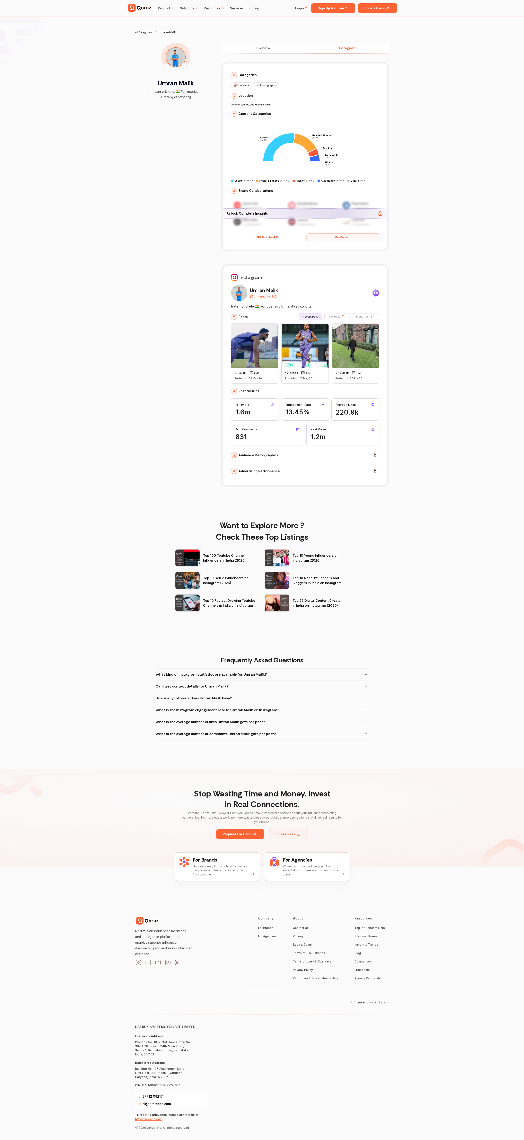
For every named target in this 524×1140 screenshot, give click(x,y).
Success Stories (366, 936)
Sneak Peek (285, 834)
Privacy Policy (303, 969)
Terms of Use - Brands (309, 953)
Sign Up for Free (331, 8)
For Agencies (267, 936)
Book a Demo (375, 8)
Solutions (187, 8)
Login (299, 8)
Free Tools (362, 969)
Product (164, 8)
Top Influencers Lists (370, 928)
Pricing (253, 8)
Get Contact (342, 237)
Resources (212, 8)
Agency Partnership (369, 978)
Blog (358, 953)
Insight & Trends (366, 944)
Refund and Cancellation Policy (315, 978)
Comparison (363, 961)
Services (237, 8)
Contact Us (301, 928)
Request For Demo (238, 834)
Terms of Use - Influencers (312, 961)
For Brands (265, 928)
